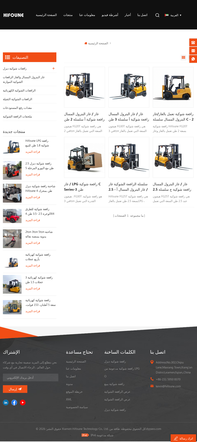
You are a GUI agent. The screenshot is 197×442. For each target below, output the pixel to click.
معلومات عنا (87, 15)
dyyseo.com (153, 429)
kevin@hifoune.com (168, 386)
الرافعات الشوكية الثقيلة (17, 99)
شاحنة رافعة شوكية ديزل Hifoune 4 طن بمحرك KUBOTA (40, 188)
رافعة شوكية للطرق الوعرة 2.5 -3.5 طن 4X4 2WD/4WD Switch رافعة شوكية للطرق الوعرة (40, 211)
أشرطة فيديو (110, 15)
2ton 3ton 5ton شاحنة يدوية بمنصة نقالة (39, 234)
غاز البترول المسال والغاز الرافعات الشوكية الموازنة (24, 79)
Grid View (183, 57)
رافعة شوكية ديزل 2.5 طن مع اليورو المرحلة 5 (39, 165)
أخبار (128, 15)
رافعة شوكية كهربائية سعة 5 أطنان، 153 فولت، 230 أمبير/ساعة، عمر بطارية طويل (40, 302)
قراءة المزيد (32, 151)
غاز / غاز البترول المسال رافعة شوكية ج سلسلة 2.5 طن (172, 187)
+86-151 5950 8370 (168, 379)
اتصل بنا (142, 15)
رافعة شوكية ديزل (115, 361)
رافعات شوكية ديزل (15, 68)
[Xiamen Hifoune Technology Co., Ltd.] (13, 14)
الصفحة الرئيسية (46, 15)
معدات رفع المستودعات (17, 108)
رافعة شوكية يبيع (114, 384)
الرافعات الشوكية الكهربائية (19, 90)
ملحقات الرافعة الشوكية (17, 116)
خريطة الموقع (74, 391)
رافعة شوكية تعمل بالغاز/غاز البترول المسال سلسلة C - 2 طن (173, 117)
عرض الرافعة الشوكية (117, 391)
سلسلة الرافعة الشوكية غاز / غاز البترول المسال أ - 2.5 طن (128, 187)
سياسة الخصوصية (77, 407)
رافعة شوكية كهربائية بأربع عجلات (37, 256)
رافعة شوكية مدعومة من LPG (121, 368)
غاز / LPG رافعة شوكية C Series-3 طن (82, 187)
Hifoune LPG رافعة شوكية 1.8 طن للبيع (37, 143)
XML (69, 399)
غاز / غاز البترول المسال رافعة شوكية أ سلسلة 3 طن (129, 117)
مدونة (69, 384)
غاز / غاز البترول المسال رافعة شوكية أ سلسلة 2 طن (84, 117)
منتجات (68, 15)
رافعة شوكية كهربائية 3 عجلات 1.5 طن (39, 279)
